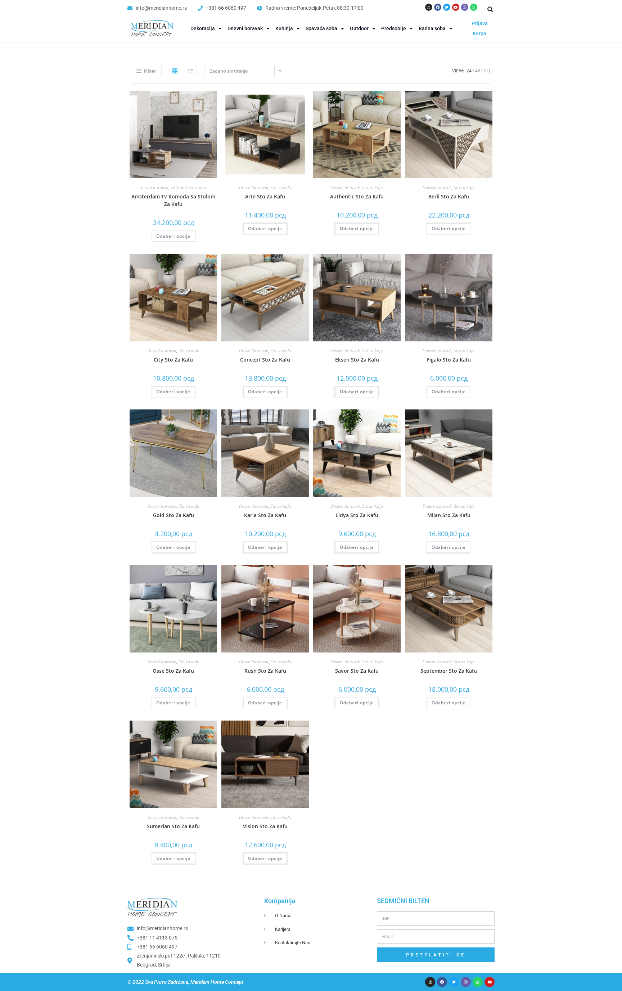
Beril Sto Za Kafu (448, 196)
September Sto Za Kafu (448, 670)
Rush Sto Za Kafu (265, 670)
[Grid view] (175, 71)
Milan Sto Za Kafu (448, 515)
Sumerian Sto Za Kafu (173, 826)
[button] (490, 9)
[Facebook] (437, 7)
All (487, 71)
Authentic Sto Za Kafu (357, 196)
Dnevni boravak (245, 28)
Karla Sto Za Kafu (265, 515)
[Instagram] (428, 7)
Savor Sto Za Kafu (357, 670)
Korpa (479, 33)
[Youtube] (455, 7)
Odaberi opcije (173, 236)
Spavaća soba (321, 28)
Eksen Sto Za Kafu (357, 359)
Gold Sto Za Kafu (173, 515)
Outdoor (359, 28)
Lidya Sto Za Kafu (356, 515)
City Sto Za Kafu (173, 359)
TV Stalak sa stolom (189, 187)
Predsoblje (393, 28)
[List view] (191, 71)
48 (477, 71)
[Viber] (464, 7)
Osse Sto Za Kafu (173, 670)
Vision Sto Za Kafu (265, 826)
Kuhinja (284, 28)
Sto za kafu (280, 187)
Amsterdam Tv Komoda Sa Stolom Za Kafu (173, 200)
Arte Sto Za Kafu (265, 196)
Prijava (480, 23)
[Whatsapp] (473, 7)
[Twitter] (446, 7)
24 (469, 71)
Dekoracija (202, 28)
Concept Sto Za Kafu (265, 359)
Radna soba (432, 28)
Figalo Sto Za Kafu (449, 359)
